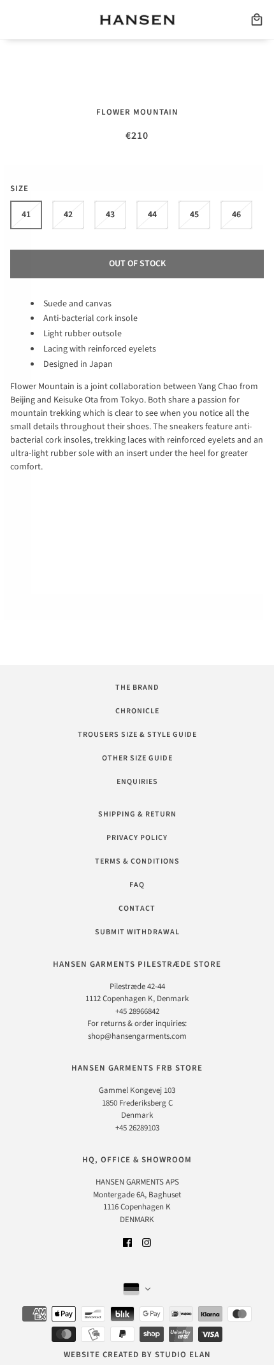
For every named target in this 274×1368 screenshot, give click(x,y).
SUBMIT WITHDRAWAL (137, 932)
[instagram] (146, 1242)
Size (19, 188)
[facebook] (127, 1242)
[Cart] (257, 20)
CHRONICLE (137, 711)
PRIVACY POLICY (137, 837)
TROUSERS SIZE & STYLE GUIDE (137, 734)
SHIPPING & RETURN (137, 814)
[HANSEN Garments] (137, 19)
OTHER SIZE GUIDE (137, 758)
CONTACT (137, 908)
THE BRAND (137, 687)
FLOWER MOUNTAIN (137, 112)
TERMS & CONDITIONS (137, 861)
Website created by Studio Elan (137, 1354)
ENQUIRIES (137, 781)
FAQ (137, 885)
